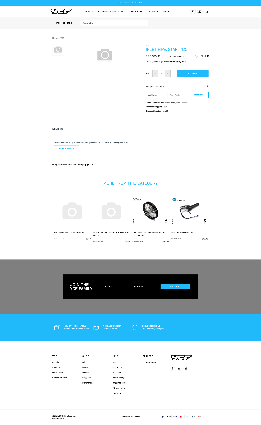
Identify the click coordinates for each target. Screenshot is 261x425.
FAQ (114, 362)
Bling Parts (86, 378)
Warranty (117, 393)
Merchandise (88, 383)
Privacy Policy (119, 388)
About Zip (117, 372)
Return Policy (118, 378)
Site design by (127, 416)
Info (184, 62)
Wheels (85, 372)
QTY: (148, 73)
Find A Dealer (137, 11)
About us (56, 367)
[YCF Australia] (61, 11)
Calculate (198, 95)
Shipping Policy (119, 383)
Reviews (57, 129)
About (166, 11)
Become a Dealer (59, 378)
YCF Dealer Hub (149, 362)
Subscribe (175, 286)
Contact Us (117, 367)
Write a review (66, 149)
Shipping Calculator (155, 86)
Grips (84, 362)
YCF (147, 45)
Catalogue (153, 11)
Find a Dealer (57, 372)
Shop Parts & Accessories (111, 11)
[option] (105, 55)
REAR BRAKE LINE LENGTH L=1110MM (69, 232)
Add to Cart (192, 73)
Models (89, 11)
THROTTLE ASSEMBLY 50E (182, 232)
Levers (85, 367)
